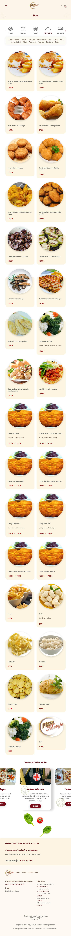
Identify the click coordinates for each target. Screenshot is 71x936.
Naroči (35, 806)
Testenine (33, 42)
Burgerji (60, 33)
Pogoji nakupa (32, 925)
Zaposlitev (33, 872)
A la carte (48, 33)
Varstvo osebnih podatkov (46, 925)
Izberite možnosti (20, 424)
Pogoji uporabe (21, 925)
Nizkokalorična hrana (44, 40)
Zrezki (57, 42)
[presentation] (5, 30)
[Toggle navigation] (6, 5)
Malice (23, 33)
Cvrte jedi (32, 40)
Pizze (11, 33)
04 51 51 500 (26, 860)
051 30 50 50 (19, 884)
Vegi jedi (41, 42)
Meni (18, 872)
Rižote (25, 42)
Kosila (35, 33)
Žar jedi (24, 40)
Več (19, 73)
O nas (24, 872)
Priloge (56, 40)
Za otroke (49, 42)
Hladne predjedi (14, 40)
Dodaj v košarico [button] (20, 68)
